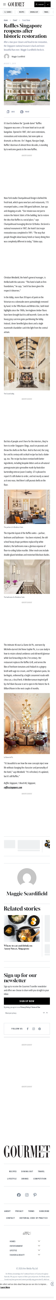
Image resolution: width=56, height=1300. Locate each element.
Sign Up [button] (41, 4)
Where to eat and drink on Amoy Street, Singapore (18, 947)
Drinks (25, 1179)
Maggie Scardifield (18, 56)
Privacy (19, 1211)
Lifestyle (12, 1179)
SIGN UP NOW (27, 1001)
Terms (31, 1211)
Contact (10, 1218)
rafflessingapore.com (13, 787)
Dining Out (34, 12)
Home (6, 20)
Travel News (26, 20)
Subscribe (44, 1211)
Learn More (5, 1287)
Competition (39, 1179)
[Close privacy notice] (52, 1284)
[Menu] (4, 4)
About (7, 1211)
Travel (46, 12)
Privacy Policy (25, 1007)
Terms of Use (36, 1007)
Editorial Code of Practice (34, 1218)
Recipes (21, 12)
